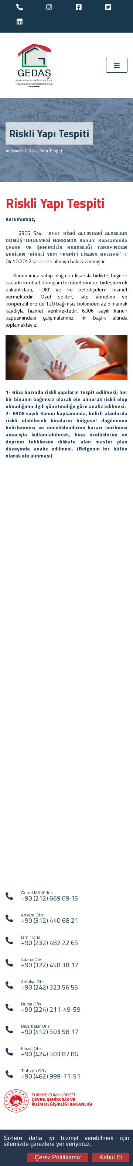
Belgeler (21, 603)
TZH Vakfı (22, 757)
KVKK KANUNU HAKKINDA (39, 838)
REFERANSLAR (27, 827)
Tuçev (18, 747)
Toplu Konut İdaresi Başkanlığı (44, 737)
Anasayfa (14, 150)
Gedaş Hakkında (29, 553)
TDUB (18, 787)
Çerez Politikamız (58, 1157)
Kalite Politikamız (30, 583)
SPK (16, 767)
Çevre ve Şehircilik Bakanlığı (42, 727)
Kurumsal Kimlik (29, 593)
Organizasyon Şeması (36, 573)
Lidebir (19, 797)
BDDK (18, 777)
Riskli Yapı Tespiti (45, 150)
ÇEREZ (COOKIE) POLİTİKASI (42, 859)
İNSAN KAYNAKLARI (32, 816)
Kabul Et (110, 1157)
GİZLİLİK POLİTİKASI (33, 848)
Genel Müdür (26, 563)
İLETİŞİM (20, 870)
